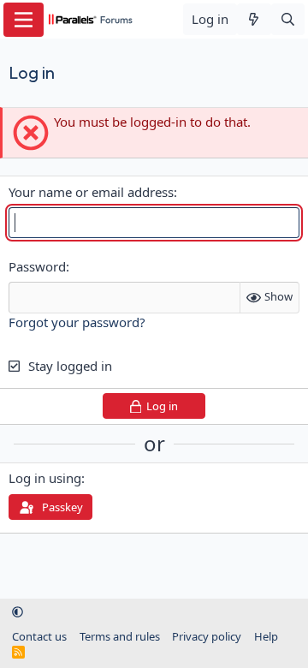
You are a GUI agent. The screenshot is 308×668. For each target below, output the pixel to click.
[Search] (288, 19)
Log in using (45, 477)
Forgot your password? (77, 322)
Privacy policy (206, 636)
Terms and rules (120, 636)
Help (266, 636)
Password (37, 266)
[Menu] (23, 20)
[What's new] (253, 19)
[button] (18, 611)
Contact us (39, 636)
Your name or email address (91, 191)
